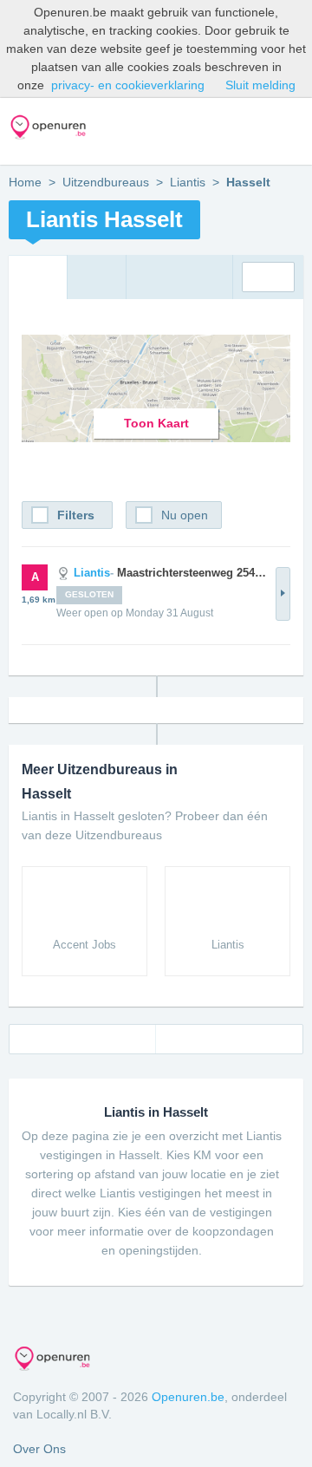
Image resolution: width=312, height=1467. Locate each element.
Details (283, 594)
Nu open (184, 515)
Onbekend (268, 277)
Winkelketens (260, 131)
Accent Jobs (84, 944)
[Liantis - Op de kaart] (38, 277)
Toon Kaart (156, 423)
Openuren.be (188, 1397)
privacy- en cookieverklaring (128, 85)
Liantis (187, 182)
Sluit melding (260, 85)
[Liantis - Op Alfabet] (97, 277)
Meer (293, 131)
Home (25, 182)
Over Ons (39, 1449)
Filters (75, 515)
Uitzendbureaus (105, 182)
